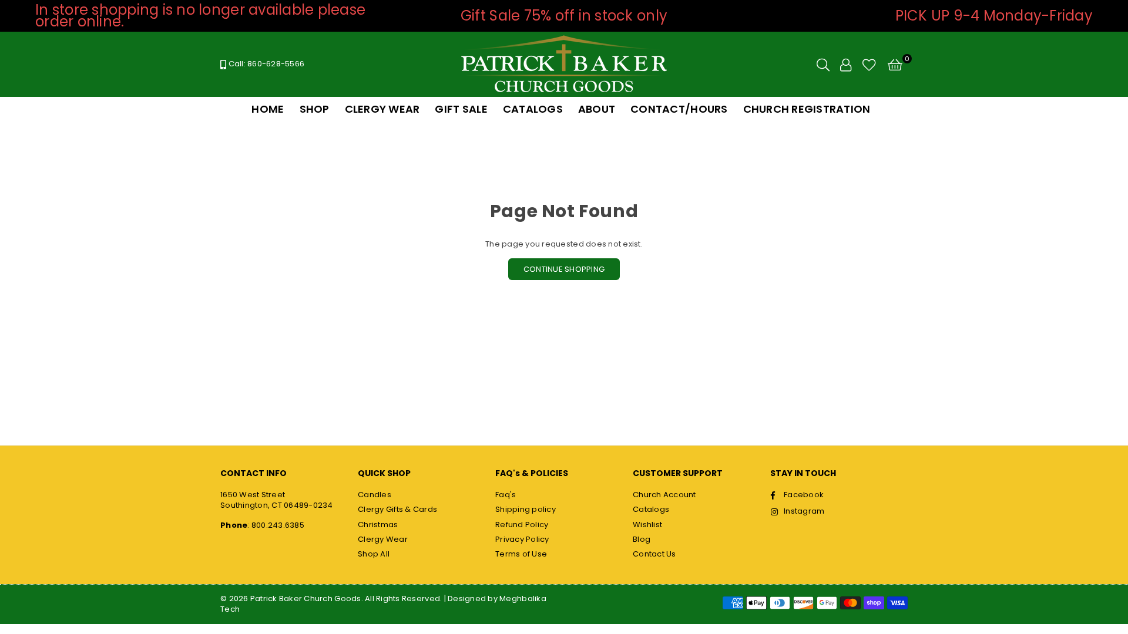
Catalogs (651, 509)
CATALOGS (533, 109)
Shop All (374, 553)
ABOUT (596, 109)
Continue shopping (564, 269)
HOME (267, 109)
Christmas (378, 524)
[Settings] (846, 64)
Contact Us (654, 553)
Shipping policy (525, 509)
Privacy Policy (522, 539)
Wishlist (647, 524)
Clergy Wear (383, 539)
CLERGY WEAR (382, 109)
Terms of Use (521, 553)
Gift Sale (461, 109)
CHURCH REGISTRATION (807, 109)
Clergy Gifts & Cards (397, 509)
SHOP (315, 109)
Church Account (664, 494)
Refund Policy (521, 524)
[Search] (823, 64)
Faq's (505, 494)
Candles (374, 494)
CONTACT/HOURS (678, 109)
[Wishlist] (869, 64)
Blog (641, 539)
